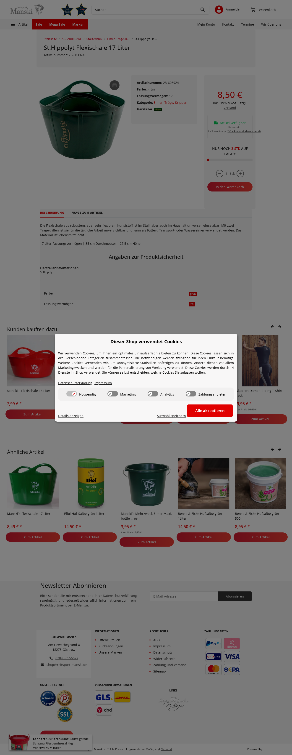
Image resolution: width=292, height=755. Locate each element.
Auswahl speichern (171, 416)
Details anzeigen (70, 416)
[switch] (71, 393)
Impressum (103, 383)
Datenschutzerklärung (75, 383)
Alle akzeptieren (210, 410)
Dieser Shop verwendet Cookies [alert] (146, 341)
